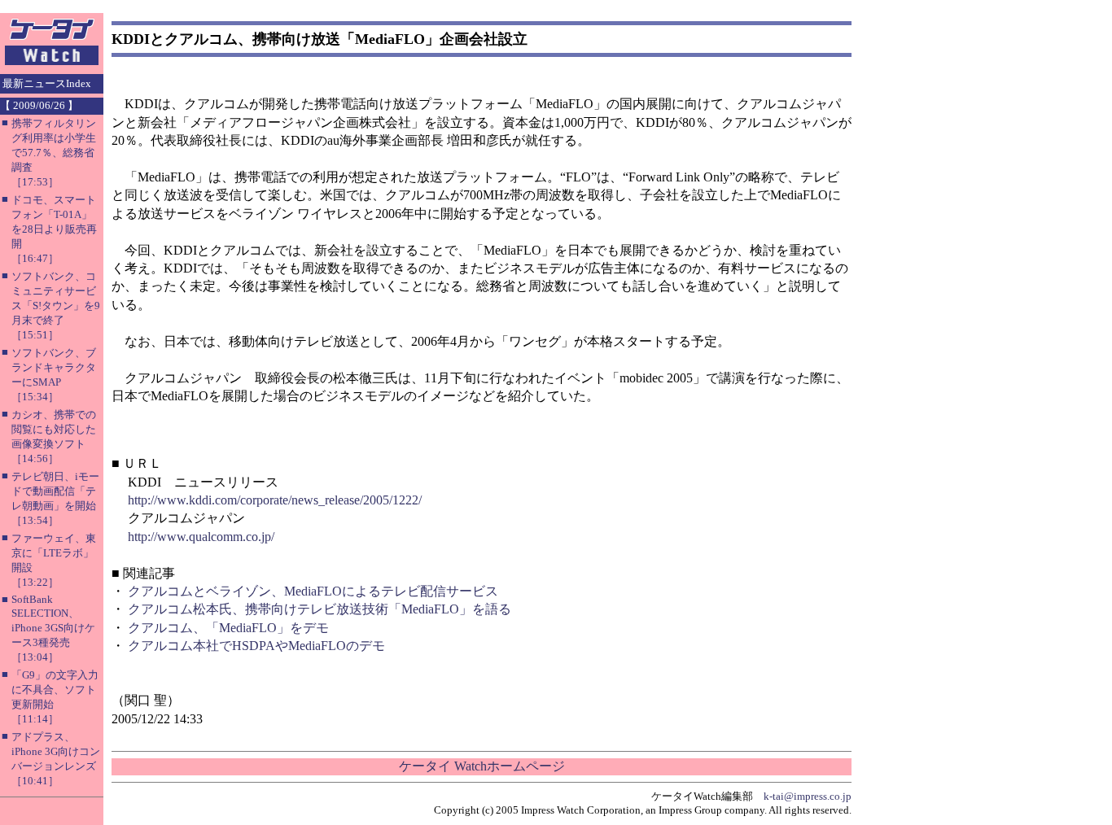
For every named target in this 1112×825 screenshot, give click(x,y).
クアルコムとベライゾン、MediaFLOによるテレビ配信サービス (313, 591)
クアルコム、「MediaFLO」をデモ (228, 628)
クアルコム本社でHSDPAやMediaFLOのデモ (256, 646)
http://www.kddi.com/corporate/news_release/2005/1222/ (275, 500)
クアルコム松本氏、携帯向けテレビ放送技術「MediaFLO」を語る (319, 609)
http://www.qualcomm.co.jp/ (201, 536)
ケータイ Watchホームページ (482, 766)
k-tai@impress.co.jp (808, 796)
